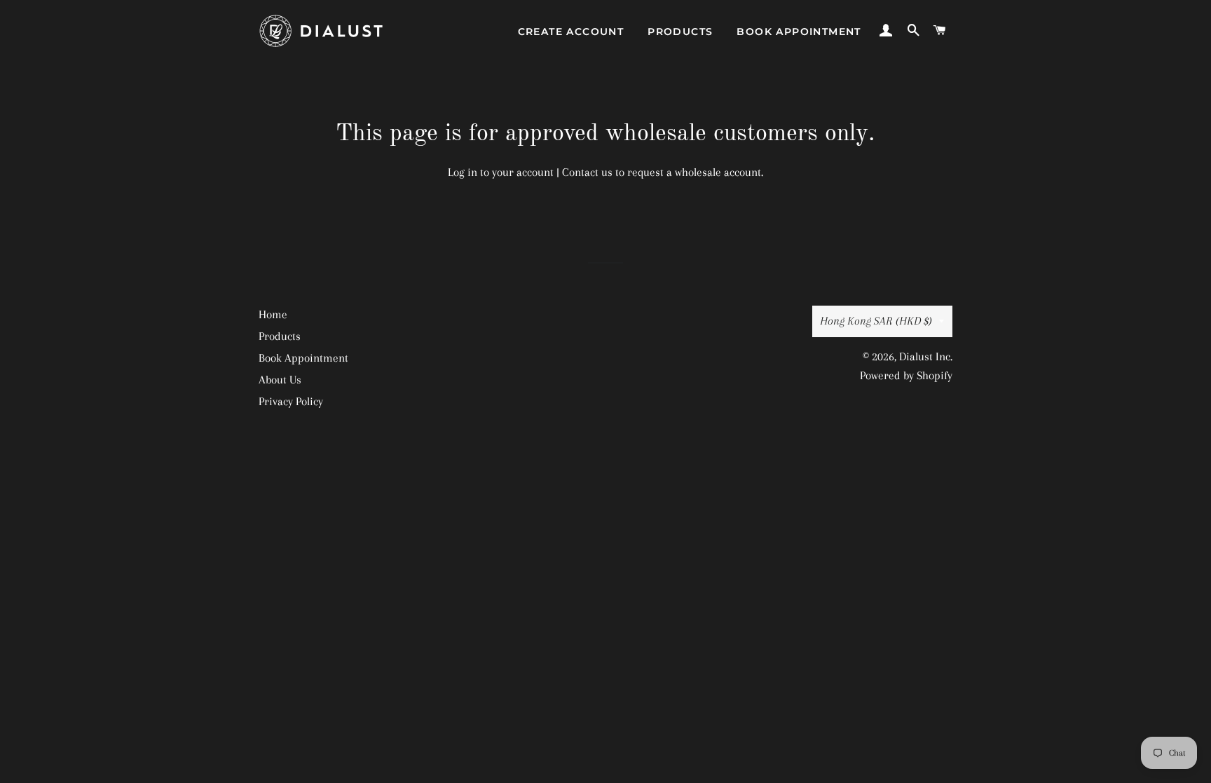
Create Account (571, 31)
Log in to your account (501, 172)
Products (680, 31)
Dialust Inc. (925, 356)
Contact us (587, 172)
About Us (280, 379)
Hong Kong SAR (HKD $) (876, 320)
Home (273, 314)
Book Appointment (799, 31)
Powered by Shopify (906, 375)
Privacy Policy (291, 401)
